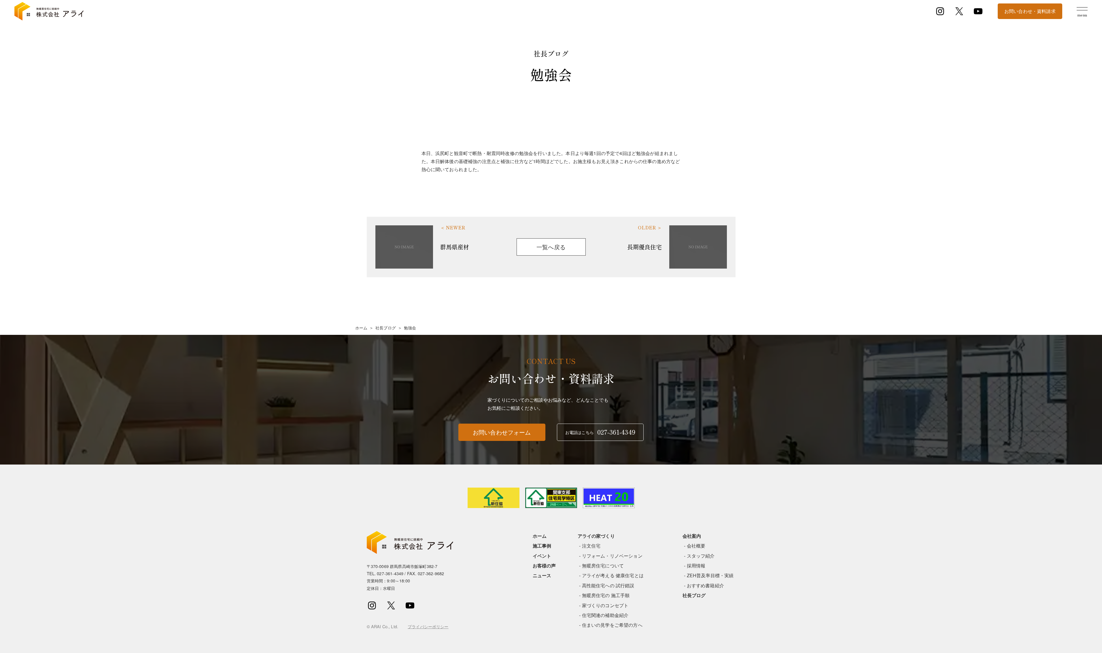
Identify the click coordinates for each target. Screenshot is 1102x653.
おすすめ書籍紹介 (705, 585)
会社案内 (692, 536)
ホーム (361, 328)
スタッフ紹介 (701, 555)
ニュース (542, 575)
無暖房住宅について (603, 565)
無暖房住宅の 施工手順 (606, 595)
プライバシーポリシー (428, 626)
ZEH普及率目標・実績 (710, 575)
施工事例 (542, 545)
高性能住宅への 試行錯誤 (608, 585)
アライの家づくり (596, 536)
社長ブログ (385, 328)
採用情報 (696, 565)
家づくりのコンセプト (605, 605)
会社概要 (696, 545)
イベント (542, 555)
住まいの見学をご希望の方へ (612, 625)
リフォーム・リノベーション (612, 555)
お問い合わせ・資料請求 (1030, 11)
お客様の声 (544, 565)
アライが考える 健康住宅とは (613, 575)
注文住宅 (591, 545)
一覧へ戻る (551, 247)
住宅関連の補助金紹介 (605, 615)
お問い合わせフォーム (502, 432)
